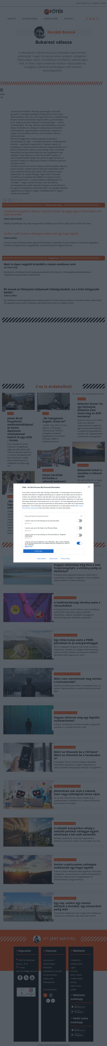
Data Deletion (41, 558)
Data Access (53, 558)
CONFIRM (38, 551)
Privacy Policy (65, 558)
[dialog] (53, 523)
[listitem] (53, 516)
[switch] (79, 520)
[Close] (90, 488)
